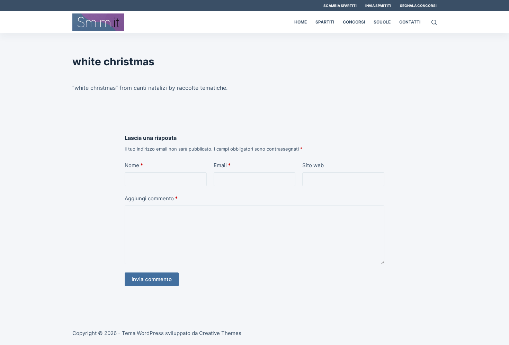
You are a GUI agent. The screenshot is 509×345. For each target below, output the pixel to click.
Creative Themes (220, 333)
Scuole (382, 22)
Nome (134, 165)
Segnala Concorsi (418, 5)
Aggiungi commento (151, 198)
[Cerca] (434, 22)
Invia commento (152, 279)
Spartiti (324, 22)
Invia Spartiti (378, 5)
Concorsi (354, 22)
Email (222, 165)
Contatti (409, 22)
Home (300, 22)
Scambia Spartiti (340, 5)
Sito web (313, 165)
